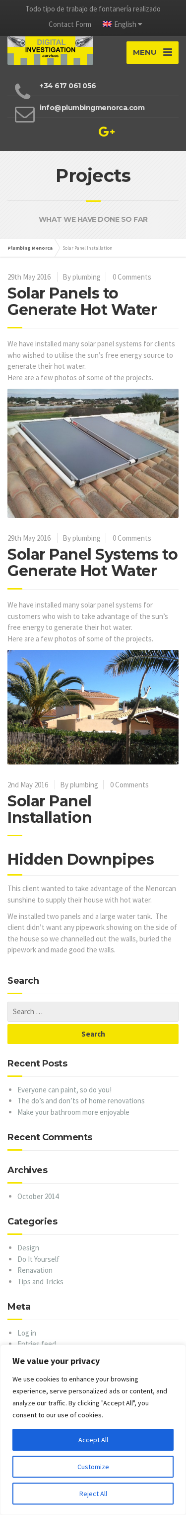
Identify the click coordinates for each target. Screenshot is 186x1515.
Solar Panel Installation (49, 809)
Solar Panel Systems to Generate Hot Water (92, 562)
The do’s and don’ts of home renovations (81, 1100)
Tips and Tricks (40, 1281)
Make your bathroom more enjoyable (73, 1112)
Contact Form (70, 24)
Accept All (93, 1439)
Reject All (93, 1493)
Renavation (35, 1270)
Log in (26, 1333)
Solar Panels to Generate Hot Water (82, 301)
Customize (93, 1466)
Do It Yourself (38, 1259)
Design (28, 1247)
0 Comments (132, 277)
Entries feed (36, 1344)
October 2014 (38, 1196)
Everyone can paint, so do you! (64, 1089)
